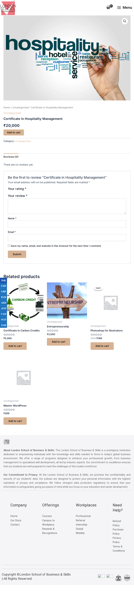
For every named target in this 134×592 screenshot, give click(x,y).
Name (12, 218)
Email (12, 231)
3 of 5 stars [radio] (37, 190)
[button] (125, 21)
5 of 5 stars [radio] (44, 190)
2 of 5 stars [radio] (33, 190)
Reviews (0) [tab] (10, 156)
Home (6, 107)
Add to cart (13, 132)
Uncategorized (20, 107)
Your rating (17, 189)
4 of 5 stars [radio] (40, 190)
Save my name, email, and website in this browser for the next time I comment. (56, 245)
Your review (17, 196)
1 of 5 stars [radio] (29, 190)
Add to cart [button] (15, 346)
